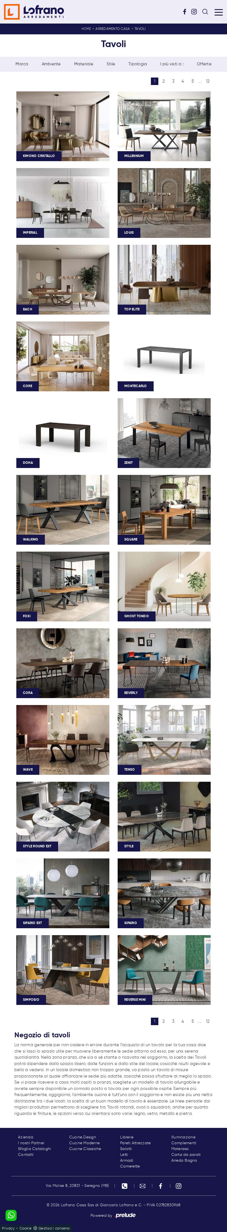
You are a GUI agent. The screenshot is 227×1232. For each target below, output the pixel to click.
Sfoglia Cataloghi (34, 1149)
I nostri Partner (31, 1143)
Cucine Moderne (84, 1143)
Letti (124, 1155)
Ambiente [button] (51, 64)
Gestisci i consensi (54, 1228)
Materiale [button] (83, 64)
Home (86, 29)
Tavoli (140, 29)
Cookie (25, 1228)
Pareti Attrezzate (135, 1143)
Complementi (184, 1143)
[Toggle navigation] (219, 12)
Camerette (130, 1166)
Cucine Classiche (85, 1149)
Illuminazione (183, 1137)
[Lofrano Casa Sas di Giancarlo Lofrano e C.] (34, 12)
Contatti (25, 1155)
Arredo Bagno (184, 1160)
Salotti (126, 1149)
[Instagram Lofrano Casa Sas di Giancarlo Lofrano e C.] (196, 11)
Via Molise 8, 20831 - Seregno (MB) (77, 1186)
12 (208, 81)
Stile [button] (111, 64)
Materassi (180, 1149)
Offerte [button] (204, 64)
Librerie (126, 1137)
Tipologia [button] (137, 64)
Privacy (8, 1228)
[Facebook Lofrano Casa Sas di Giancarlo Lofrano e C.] (186, 11)
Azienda (25, 1137)
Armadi (126, 1160)
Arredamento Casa (113, 29)
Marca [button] (22, 64)
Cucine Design (82, 1137)
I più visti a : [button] (172, 64)
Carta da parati (186, 1155)
